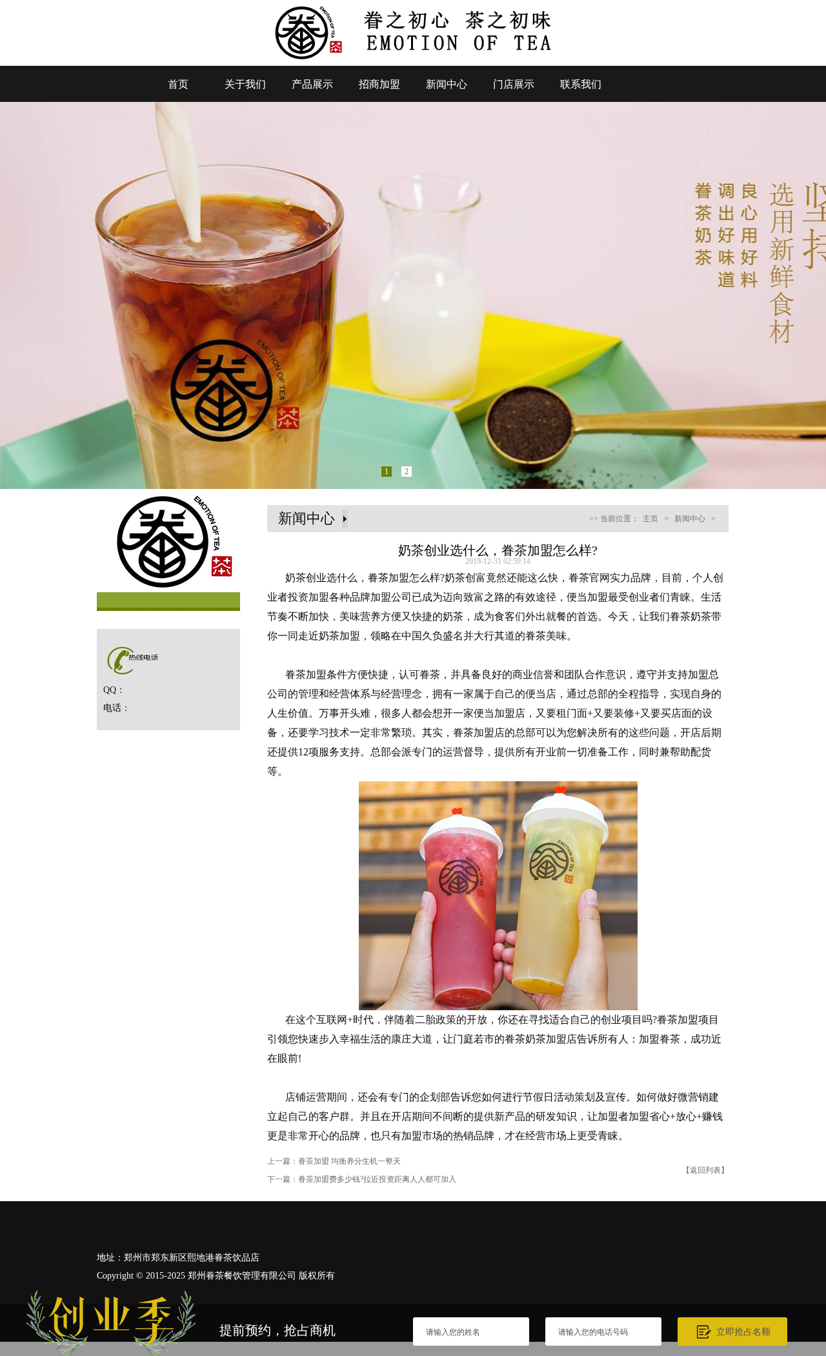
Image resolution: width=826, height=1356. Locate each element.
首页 (178, 84)
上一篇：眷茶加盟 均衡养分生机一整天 (334, 1161)
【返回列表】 (705, 1170)
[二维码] (792, 1204)
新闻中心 (446, 84)
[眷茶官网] (413, 61)
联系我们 (580, 84)
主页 (650, 518)
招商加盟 (379, 84)
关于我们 (245, 84)
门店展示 (513, 84)
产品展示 (312, 84)
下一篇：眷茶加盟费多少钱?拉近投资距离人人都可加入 (361, 1179)
